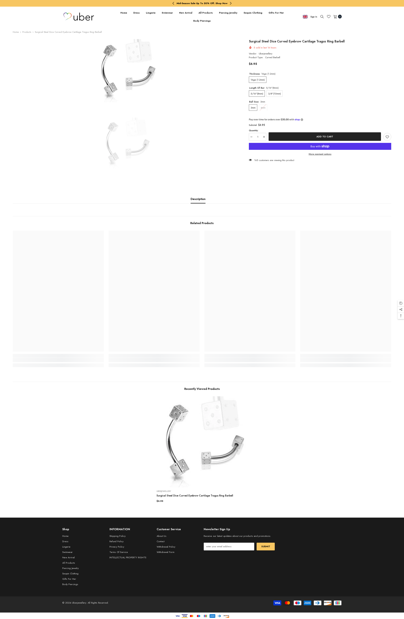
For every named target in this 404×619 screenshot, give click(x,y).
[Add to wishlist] (387, 137)
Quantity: (253, 130)
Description (198, 199)
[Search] (322, 16)
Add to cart (325, 136)
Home (16, 32)
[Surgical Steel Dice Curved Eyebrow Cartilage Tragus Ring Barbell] (202, 441)
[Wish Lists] (328, 16)
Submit (265, 546)
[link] (58, 360)
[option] (202, 3)
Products (26, 32)
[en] (305, 17)
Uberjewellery (265, 53)
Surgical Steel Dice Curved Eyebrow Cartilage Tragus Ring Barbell (195, 495)
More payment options (320, 154)
